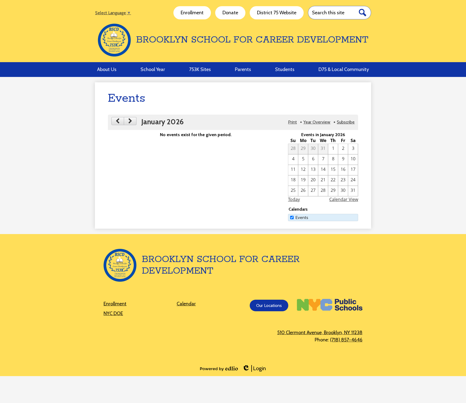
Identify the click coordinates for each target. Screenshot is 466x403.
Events (301, 217)
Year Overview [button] (316, 122)
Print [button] (292, 122)
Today (294, 199)
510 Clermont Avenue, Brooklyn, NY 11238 (319, 332)
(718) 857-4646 (346, 340)
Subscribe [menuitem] (346, 122)
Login (254, 368)
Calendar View (343, 199)
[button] (107, 69)
